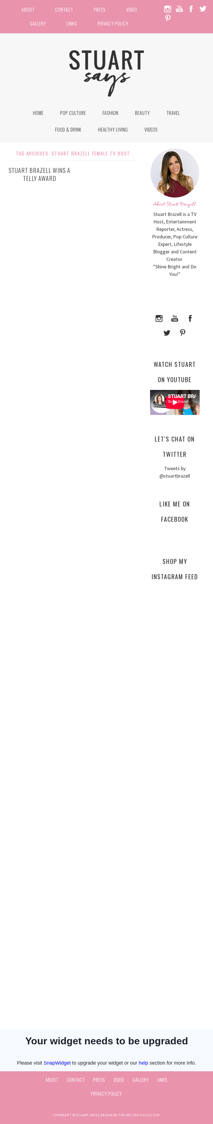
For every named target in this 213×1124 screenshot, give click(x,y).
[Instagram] (159, 317)
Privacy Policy (113, 23)
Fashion (110, 112)
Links (72, 23)
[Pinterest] (182, 332)
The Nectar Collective (139, 1115)
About (28, 9)
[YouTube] (175, 317)
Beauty (142, 112)
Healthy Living (113, 129)
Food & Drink (68, 129)
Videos (151, 129)
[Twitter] (167, 332)
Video (131, 9)
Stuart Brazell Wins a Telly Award (39, 174)
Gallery (38, 23)
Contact (64, 9)
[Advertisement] (175, 687)
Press (100, 9)
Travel (173, 112)
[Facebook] (190, 317)
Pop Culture (73, 112)
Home (38, 112)
